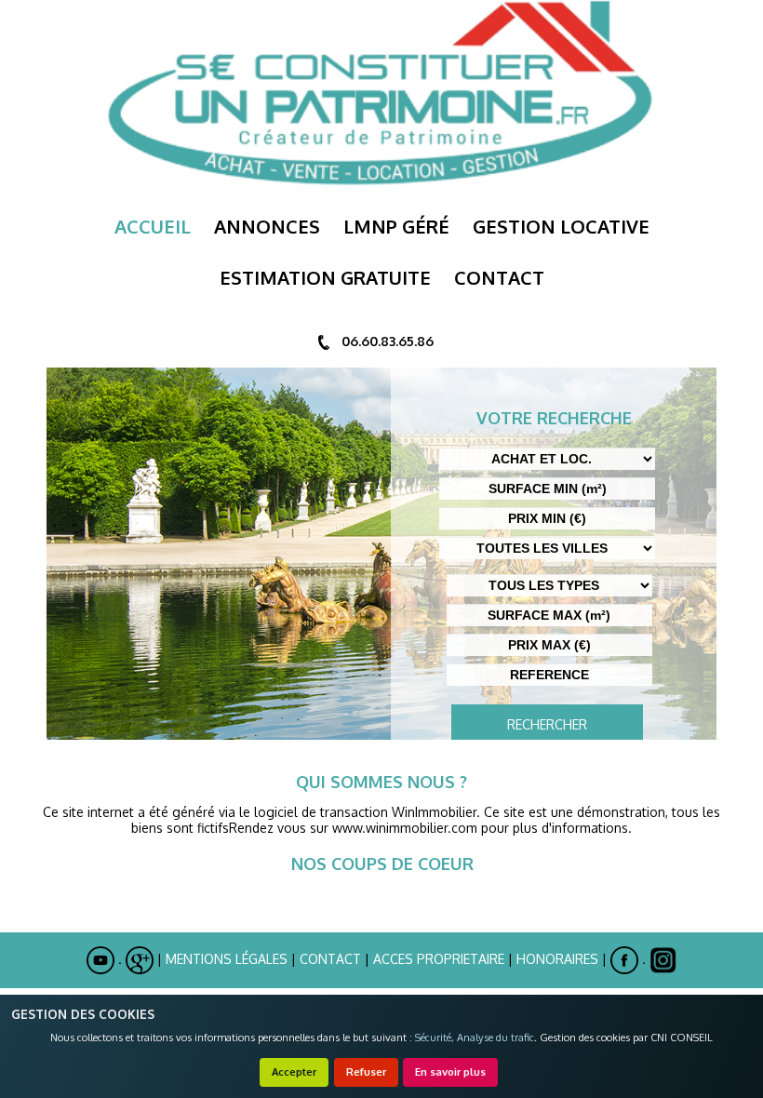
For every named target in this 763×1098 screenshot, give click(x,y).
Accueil (152, 226)
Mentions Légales (227, 959)
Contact (330, 959)
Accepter (294, 1071)
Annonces (267, 226)
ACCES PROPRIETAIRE (438, 959)
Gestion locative (561, 226)
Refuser (366, 1071)
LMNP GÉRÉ (396, 226)
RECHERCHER (547, 724)
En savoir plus (450, 1071)
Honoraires (557, 959)
